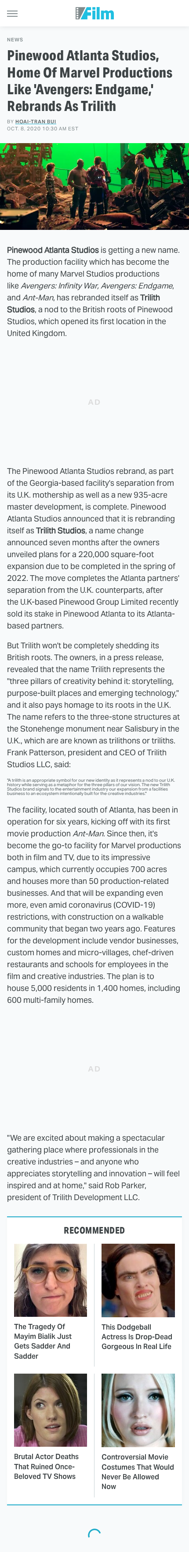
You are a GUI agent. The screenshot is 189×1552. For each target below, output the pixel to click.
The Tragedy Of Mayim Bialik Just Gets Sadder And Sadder (43, 1341)
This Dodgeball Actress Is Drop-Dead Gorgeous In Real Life (137, 1337)
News (15, 40)
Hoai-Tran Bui (35, 121)
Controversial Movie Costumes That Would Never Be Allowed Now (138, 1471)
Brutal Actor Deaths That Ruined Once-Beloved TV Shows (46, 1466)
